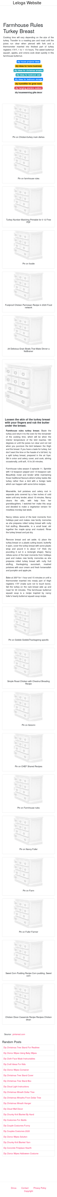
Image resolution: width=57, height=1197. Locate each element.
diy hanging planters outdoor (28, 88)
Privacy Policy (39, 1187)
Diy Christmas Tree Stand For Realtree (21, 1047)
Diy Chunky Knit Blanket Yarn (17, 1142)
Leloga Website (27, 2)
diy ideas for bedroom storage (28, 79)
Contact (24, 1187)
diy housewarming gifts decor (28, 92)
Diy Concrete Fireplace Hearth (18, 1147)
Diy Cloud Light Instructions (16, 1086)
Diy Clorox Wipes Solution (15, 1136)
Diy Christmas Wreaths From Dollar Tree (22, 1097)
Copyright (28, 1191)
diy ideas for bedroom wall (28, 74)
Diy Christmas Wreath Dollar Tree (19, 1092)
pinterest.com (19, 1034)
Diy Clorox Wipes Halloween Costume (21, 1153)
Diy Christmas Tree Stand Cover (18, 1075)
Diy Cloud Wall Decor (13, 1108)
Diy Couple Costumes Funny (17, 1125)
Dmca (13, 1187)
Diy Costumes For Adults (15, 1119)
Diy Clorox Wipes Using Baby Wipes (20, 1053)
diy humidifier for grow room (28, 83)
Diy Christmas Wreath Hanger (17, 1103)
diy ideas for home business (28, 66)
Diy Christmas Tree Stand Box (17, 1080)
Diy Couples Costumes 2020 (17, 1131)
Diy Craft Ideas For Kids (15, 1064)
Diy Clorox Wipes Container (16, 1069)
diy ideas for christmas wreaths (28, 70)
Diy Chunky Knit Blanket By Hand (19, 1114)
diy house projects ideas (28, 61)
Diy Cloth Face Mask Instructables (19, 1058)
